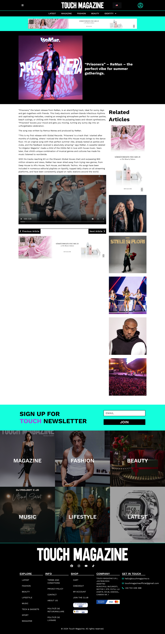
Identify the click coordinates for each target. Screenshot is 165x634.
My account (79, 591)
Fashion (81, 13)
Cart (75, 580)
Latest (52, 13)
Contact (52, 594)
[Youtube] (86, 566)
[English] (116, 5)
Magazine (66, 13)
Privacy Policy (55, 589)
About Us (52, 600)
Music (25, 603)
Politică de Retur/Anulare (55, 610)
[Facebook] (71, 566)
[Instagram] (79, 566)
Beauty (95, 13)
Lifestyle (27, 597)
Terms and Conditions (53, 581)
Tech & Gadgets (30, 609)
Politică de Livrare (53, 618)
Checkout (78, 586)
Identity (108, 13)
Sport (25, 615)
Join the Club (80, 597)
